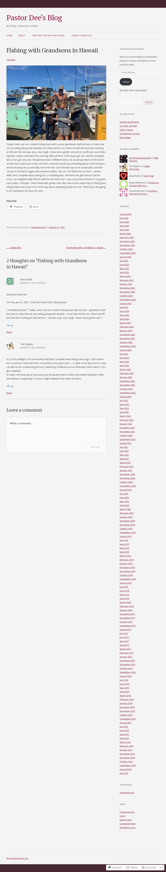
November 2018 (127, 571)
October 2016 (126, 668)
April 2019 (124, 551)
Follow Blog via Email (132, 49)
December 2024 (127, 287)
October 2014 (126, 761)
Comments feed (127, 823)
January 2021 (126, 470)
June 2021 (124, 451)
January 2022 (126, 423)
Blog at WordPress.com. (17, 858)
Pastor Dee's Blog (34, 18)
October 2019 (126, 528)
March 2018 (125, 602)
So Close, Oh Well (128, 125)
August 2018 (125, 582)
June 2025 (124, 264)
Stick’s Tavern (126, 129)
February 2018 (127, 606)
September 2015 (128, 718)
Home (9, 35)
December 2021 (127, 427)
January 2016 (126, 703)
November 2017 (127, 617)
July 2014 (124, 773)
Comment (95, 446)
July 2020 (124, 493)
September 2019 (128, 532)
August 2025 (125, 256)
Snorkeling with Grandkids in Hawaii (86, 247)
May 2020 (124, 501)
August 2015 (125, 722)
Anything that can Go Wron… (143, 192)
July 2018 (124, 586)
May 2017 (124, 641)
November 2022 (127, 385)
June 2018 (124, 590)
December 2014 (127, 753)
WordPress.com (127, 827)
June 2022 (124, 404)
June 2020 (124, 497)
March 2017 (125, 648)
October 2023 (126, 342)
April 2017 (124, 645)
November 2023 (127, 338)
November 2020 (127, 478)
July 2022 (124, 400)
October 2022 (126, 388)
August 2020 (125, 489)
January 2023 (126, 377)
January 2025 (126, 284)
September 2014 (128, 765)
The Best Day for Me (130, 133)
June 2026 (124, 221)
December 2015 (127, 707)
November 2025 (127, 245)
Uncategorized (38, 227)
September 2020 (128, 485)
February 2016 (127, 699)
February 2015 (127, 746)
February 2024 (127, 326)
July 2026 (124, 218)
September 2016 (128, 672)
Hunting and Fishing (129, 122)
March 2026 (125, 233)
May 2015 (124, 734)
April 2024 (124, 319)
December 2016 (127, 660)
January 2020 (126, 517)
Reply (9, 332)
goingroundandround (139, 157)
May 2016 (124, 687)
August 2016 (125, 676)
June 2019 (124, 544)
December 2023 (127, 334)
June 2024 (124, 311)
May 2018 (124, 594)
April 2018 (124, 598)
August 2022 (125, 396)
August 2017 (125, 629)
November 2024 (127, 291)
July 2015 (124, 726)
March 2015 (125, 742)
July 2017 (124, 633)
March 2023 (125, 369)
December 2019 (127, 520)
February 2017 (127, 652)
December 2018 (127, 567)
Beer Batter (125, 137)
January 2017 (126, 656)
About (22, 35)
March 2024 (125, 322)
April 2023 (124, 365)
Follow (126, 81)
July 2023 (124, 353)
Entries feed (126, 819)
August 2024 (125, 303)
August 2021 (125, 443)
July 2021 (124, 447)
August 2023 (125, 350)
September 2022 (128, 392)
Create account (127, 812)
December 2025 (127, 241)
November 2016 (127, 664)
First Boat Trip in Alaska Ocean (49, 35)
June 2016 (124, 683)
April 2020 (124, 505)
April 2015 (124, 738)
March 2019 (125, 555)
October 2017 (126, 621)
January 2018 (126, 610)
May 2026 (124, 225)
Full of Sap (149, 175)
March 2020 (125, 509)
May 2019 (124, 548)
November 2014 (127, 757)
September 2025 (128, 253)
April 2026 (124, 229)
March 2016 (125, 695)
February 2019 (127, 559)
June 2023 (124, 357)
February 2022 (127, 419)
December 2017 (127, 614)
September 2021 (128, 439)
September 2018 (128, 579)
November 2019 (127, 524)
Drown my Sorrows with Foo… (144, 184)
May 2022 (124, 408)
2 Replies (10, 59)
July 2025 (124, 260)
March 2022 (125, 416)
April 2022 (124, 412)
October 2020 (126, 482)
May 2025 (124, 268)
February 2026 (127, 237)
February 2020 (127, 513)
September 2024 (128, 299)
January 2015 (126, 749)
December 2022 (127, 381)
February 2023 (127, 373)
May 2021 (124, 454)
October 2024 (126, 295)
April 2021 (124, 458)
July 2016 (124, 680)
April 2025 (124, 272)
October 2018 (126, 575)
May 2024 (124, 315)
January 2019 (126, 563)
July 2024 (124, 307)
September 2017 (128, 625)
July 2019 (124, 540)
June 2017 (124, 637)
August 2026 (125, 214)
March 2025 (125, 276)
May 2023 (124, 361)
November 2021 (127, 431)
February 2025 (127, 280)
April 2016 (124, 691)
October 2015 (126, 714)
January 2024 (126, 330)
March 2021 (125, 462)
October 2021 (126, 435)
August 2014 (125, 769)
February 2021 (127, 466)
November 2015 (127, 711)
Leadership (13, 247)
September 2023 (128, 346)
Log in (122, 815)
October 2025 (126, 249)
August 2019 (125, 536)
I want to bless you (82, 35)
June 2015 (124, 730)
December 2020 (127, 474)
